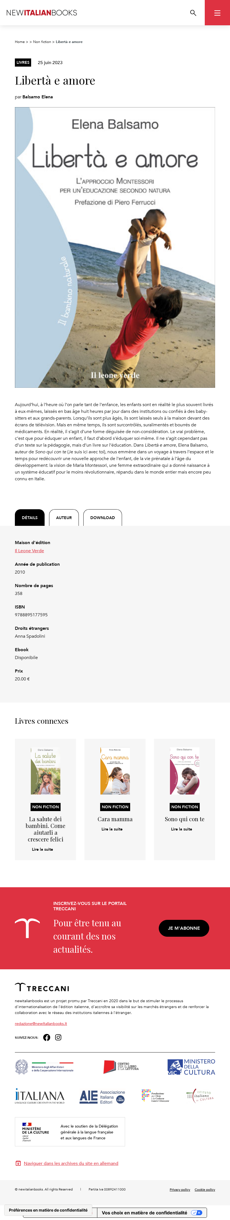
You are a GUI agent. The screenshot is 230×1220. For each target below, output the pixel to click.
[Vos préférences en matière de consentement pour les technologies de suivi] (48, 1210)
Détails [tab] (30, 518)
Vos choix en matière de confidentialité (144, 1213)
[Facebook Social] (46, 1037)
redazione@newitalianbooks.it (41, 1023)
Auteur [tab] (64, 518)
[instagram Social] (58, 1036)
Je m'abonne (184, 928)
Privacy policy (180, 1189)
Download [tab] (102, 518)
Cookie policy (205, 1189)
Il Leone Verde (29, 550)
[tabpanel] (115, 610)
